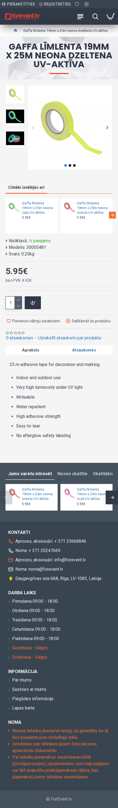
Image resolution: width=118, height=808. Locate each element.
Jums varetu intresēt (30, 473)
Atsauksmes (84, 350)
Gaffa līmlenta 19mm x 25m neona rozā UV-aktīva (92, 494)
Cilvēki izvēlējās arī (26, 187)
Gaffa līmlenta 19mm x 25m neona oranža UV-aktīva (92, 208)
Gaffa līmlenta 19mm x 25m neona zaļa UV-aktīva (37, 208)
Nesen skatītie (72, 473)
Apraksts (30, 350)
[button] (33, 127)
